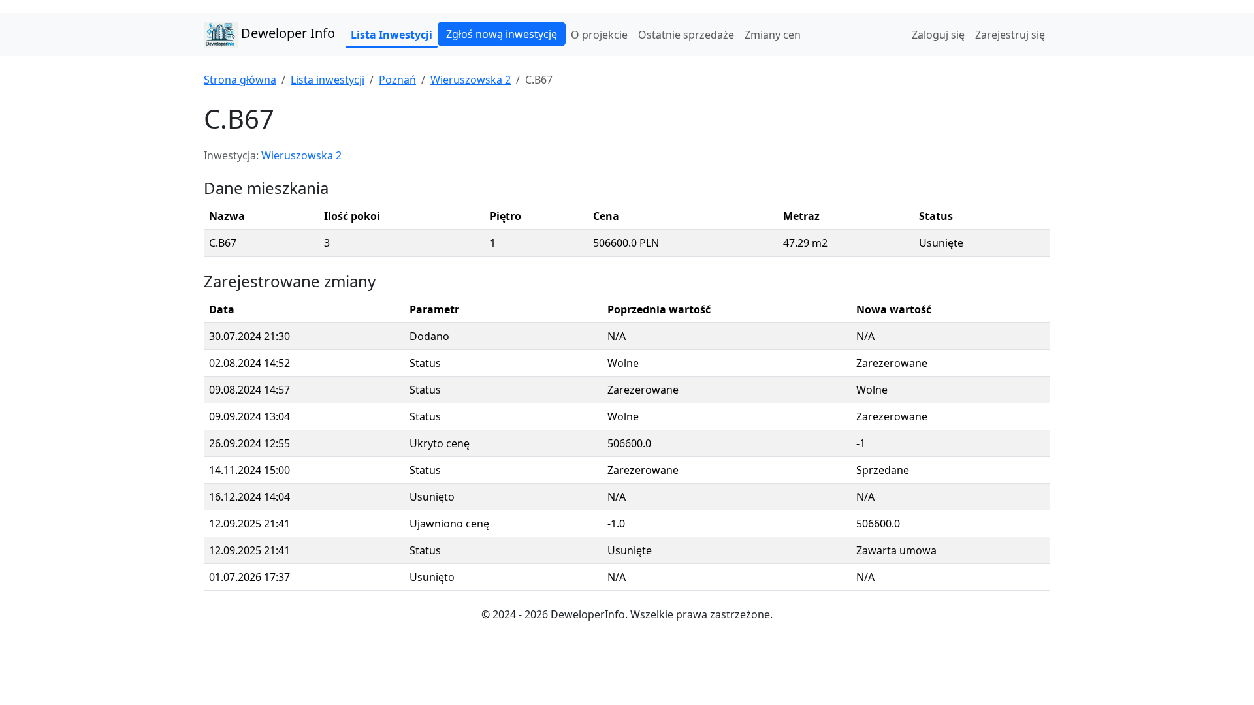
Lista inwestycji (327, 79)
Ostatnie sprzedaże (686, 34)
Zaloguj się (938, 34)
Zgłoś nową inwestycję (501, 34)
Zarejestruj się (1010, 34)
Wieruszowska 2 (470, 79)
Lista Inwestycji (391, 34)
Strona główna (240, 79)
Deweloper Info (286, 33)
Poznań (397, 79)
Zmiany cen (773, 34)
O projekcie (599, 34)
